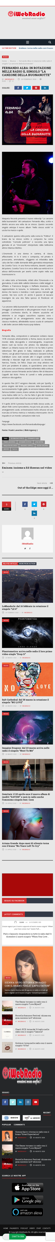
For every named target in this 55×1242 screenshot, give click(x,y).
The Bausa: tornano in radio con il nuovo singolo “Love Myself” (31, 1003)
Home (5, 1228)
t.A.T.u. (14, 449)
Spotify (6, 449)
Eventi (32, 1228)
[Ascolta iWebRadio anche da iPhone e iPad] (27, 1187)
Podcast (24, 1228)
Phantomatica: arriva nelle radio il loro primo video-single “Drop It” (27, 653)
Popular (6, 1124)
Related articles (10, 564)
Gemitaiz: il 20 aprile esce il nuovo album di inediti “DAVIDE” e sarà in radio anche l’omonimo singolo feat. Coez (26, 797)
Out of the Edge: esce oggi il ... (35, 487)
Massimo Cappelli (27, 445)
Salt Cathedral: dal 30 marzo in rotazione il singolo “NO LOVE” (25, 701)
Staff (38, 1228)
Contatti (46, 1228)
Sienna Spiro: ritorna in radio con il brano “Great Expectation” (27, 984)
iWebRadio (9, 79)
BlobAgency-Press (17, 438)
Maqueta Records (10, 445)
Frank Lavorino (9, 442)
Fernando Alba (33, 438)
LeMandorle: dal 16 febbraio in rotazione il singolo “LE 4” (25, 607)
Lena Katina (39, 442)
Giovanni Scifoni (25, 442)
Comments (19, 1124)
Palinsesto (14, 1228)
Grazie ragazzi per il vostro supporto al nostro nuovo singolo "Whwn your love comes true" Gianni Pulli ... (27, 927)
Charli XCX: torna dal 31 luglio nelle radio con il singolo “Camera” (32, 1030)
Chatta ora (18, 1236)
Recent (47, 1112)
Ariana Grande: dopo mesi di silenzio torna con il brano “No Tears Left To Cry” (25, 844)
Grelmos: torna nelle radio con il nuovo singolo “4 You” (33, 1044)
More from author (27, 564)
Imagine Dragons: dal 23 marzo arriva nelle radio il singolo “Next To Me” (25, 749)
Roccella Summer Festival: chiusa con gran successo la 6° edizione (33, 1016)
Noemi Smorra (42, 445)
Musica (5, 57)
